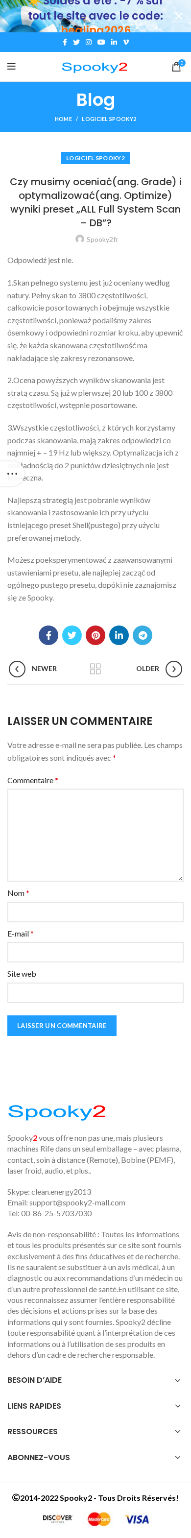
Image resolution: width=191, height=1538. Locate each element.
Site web (21, 973)
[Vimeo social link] (126, 42)
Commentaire (32, 780)
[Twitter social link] (76, 42)
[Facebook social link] (65, 42)
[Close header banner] (179, 16)
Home (63, 119)
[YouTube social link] (101, 42)
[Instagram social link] (89, 42)
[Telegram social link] (142, 635)
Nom (18, 892)
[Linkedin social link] (114, 42)
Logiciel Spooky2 (109, 119)
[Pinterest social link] (95, 635)
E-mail (20, 933)
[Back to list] (95, 669)
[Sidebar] (12, 473)
